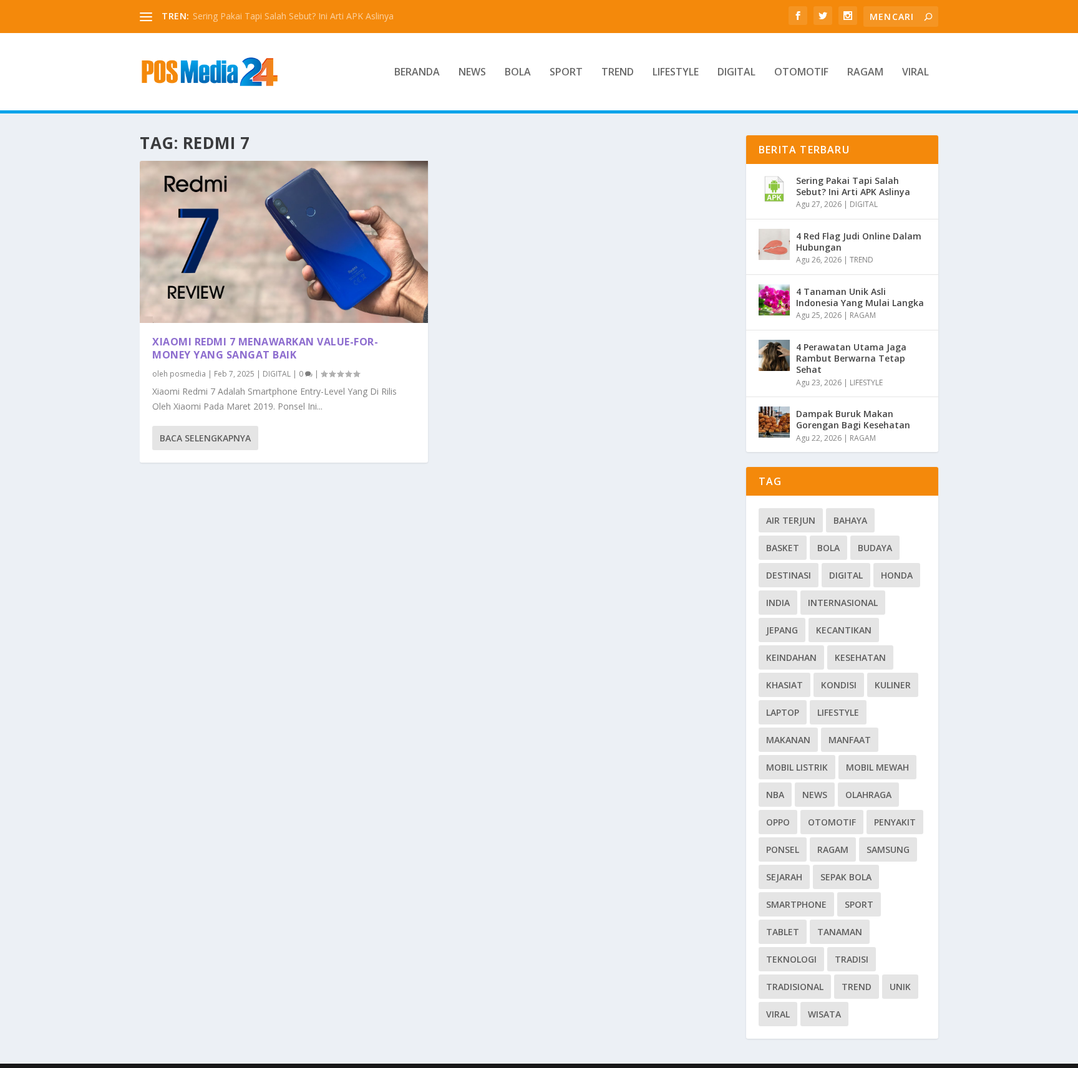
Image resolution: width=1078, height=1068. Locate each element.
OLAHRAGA (868, 795)
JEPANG (782, 630)
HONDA (897, 575)
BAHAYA (850, 520)
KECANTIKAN (844, 630)
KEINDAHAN (791, 657)
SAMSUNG (888, 849)
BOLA (518, 73)
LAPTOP (782, 712)
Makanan (788, 740)
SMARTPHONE (796, 904)
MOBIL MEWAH (877, 767)
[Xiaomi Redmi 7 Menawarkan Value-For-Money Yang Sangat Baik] (284, 242)
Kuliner (893, 685)
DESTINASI (788, 575)
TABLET (782, 932)
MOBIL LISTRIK (797, 767)
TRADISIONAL (794, 987)
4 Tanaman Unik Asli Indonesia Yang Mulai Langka (860, 297)
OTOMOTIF (801, 73)
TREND (617, 73)
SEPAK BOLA (846, 877)
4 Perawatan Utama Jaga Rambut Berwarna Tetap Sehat (851, 358)
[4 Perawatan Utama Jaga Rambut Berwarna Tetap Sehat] (774, 355)
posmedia (188, 373)
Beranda (417, 73)
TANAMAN (839, 932)
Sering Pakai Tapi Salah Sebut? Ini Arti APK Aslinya (293, 16)
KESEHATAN (860, 657)
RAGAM (865, 73)
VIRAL (915, 73)
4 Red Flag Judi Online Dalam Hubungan (858, 241)
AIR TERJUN (790, 520)
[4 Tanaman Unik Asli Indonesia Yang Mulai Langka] (774, 299)
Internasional (843, 603)
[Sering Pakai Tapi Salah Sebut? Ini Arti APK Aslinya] (774, 188)
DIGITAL (736, 73)
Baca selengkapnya (205, 438)
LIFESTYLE (676, 73)
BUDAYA (875, 548)
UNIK (900, 987)
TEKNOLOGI (791, 959)
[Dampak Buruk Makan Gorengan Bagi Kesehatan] (774, 422)
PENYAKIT (895, 822)
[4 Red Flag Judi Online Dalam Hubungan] (774, 244)
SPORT (566, 73)
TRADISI (851, 959)
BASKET (782, 548)
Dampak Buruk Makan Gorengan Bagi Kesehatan (853, 419)
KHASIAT (784, 685)
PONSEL (782, 849)
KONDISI (839, 685)
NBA (775, 795)
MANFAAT (849, 740)
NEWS (472, 73)
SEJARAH (784, 877)
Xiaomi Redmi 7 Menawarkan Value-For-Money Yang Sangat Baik (265, 348)
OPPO (778, 822)
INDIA (778, 603)
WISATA (824, 1014)
